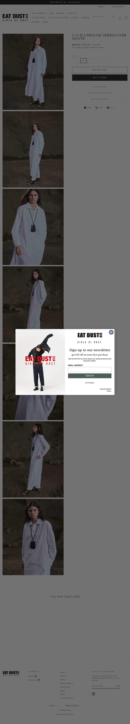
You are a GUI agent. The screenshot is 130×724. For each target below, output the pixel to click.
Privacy (109, 391)
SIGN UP (90, 376)
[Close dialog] (111, 332)
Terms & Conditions (105, 389)
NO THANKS (89, 383)
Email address (75, 365)
